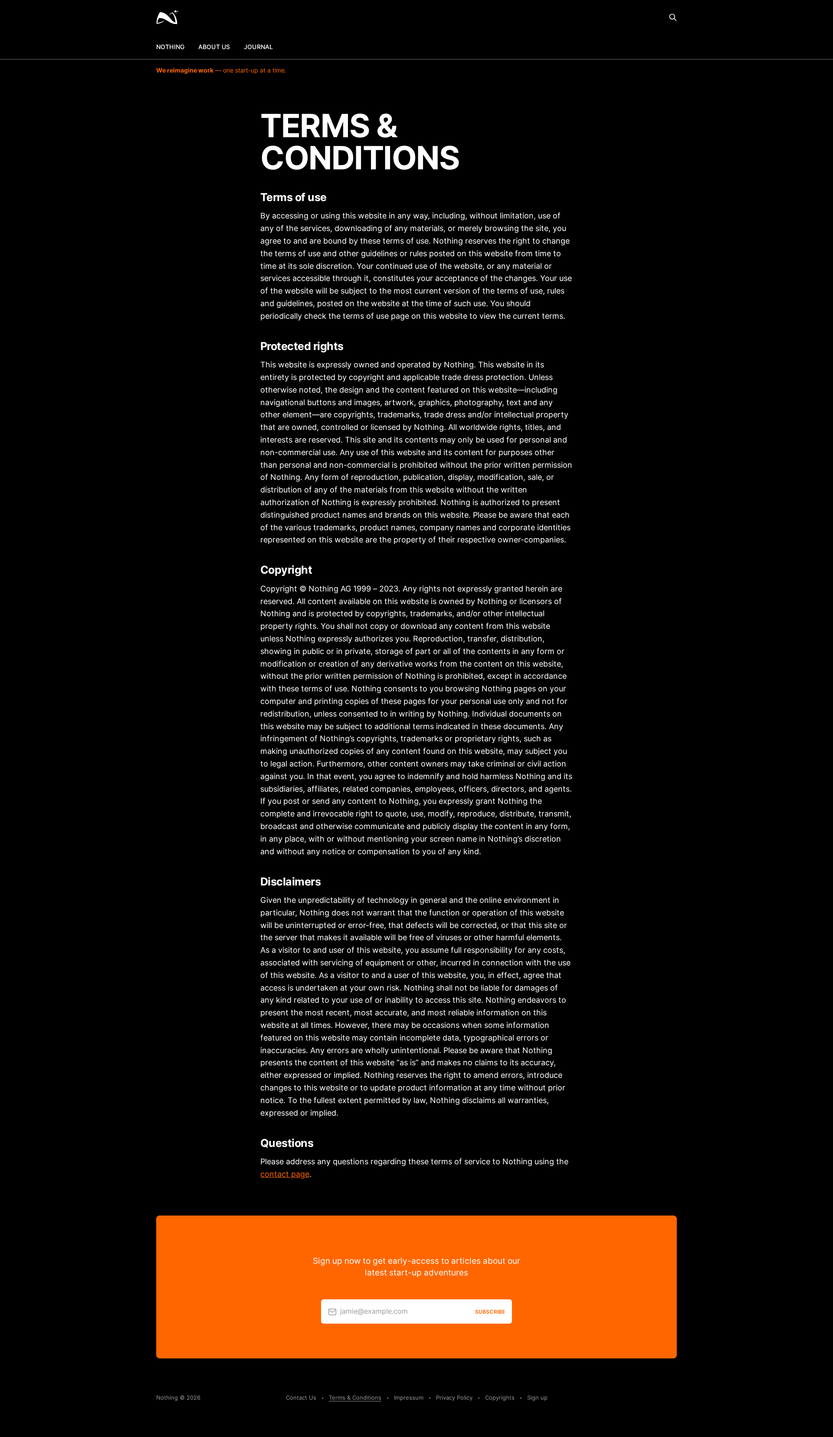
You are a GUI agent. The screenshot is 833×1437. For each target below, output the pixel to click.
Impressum (408, 1397)
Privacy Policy (454, 1397)
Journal (258, 46)
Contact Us (301, 1397)
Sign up (537, 1397)
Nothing (170, 46)
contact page (284, 1174)
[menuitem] (170, 47)
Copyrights (500, 1397)
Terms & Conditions (355, 1397)
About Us (214, 46)
